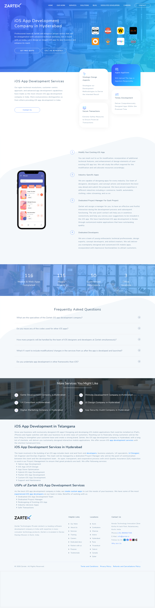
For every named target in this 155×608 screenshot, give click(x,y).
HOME (50, 5)
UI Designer (134, 453)
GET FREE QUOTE (27, 51)
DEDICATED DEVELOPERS (110, 5)
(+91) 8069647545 (124, 533)
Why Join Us (117, 543)
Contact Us (27, 110)
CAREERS (127, 5)
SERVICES (72, 5)
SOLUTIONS (84, 5)
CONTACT (142, 5)
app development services (121, 440)
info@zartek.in (123, 536)
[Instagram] (130, 540)
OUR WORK (61, 5)
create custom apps (73, 491)
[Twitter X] (133, 540)
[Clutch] (136, 540)
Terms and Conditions (89, 566)
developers (92, 453)
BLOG (95, 5)
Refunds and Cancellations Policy (126, 566)
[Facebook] (128, 540)
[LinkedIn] (125, 540)
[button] (77, 318)
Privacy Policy (105, 566)
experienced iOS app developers (29, 494)
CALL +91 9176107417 (54, 51)
